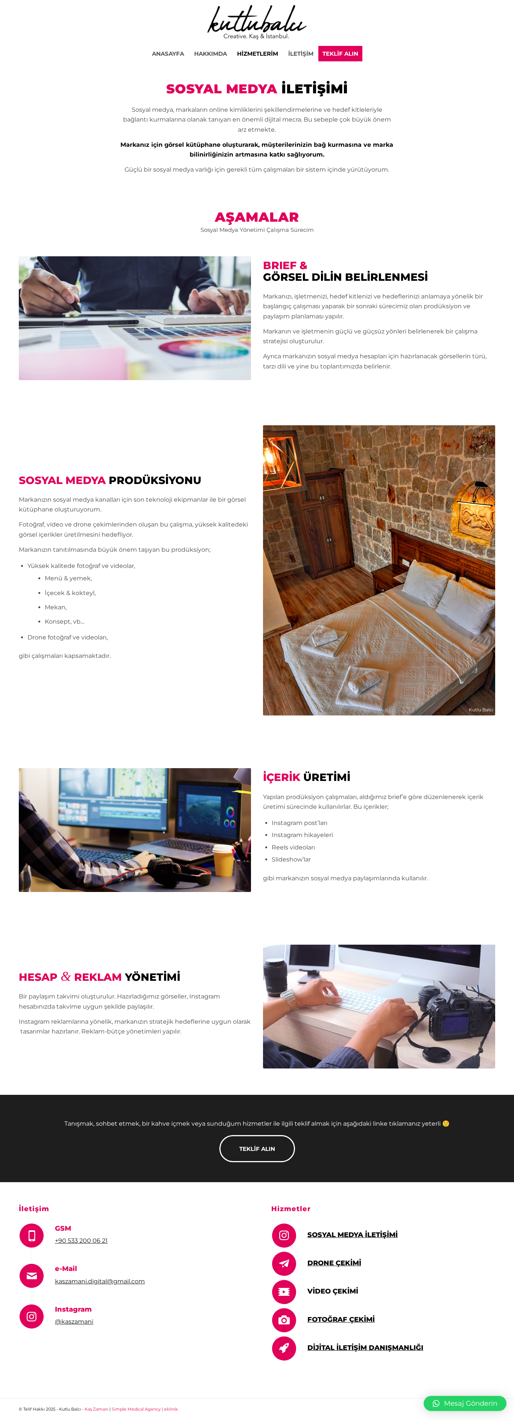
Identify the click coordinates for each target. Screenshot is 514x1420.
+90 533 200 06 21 (81, 1240)
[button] (465, 1403)
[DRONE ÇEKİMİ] (284, 1264)
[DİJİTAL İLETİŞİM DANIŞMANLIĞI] (284, 1348)
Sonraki (478, 570)
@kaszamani (74, 1321)
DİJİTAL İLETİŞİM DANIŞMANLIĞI (365, 1348)
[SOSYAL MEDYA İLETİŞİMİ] (284, 1236)
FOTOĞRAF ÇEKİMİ (341, 1319)
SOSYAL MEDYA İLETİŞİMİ (352, 1235)
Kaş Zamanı (96, 1409)
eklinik (171, 1409)
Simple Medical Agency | (138, 1409)
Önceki (280, 570)
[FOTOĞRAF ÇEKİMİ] (284, 1320)
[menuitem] (168, 53)
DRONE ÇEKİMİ (334, 1263)
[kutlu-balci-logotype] (257, 22)
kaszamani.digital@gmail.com (100, 1281)
